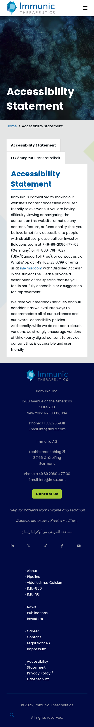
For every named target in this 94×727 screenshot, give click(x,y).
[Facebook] (63, 546)
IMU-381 (33, 594)
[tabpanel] (47, 260)
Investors (35, 618)
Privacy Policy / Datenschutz (40, 676)
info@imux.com (52, 429)
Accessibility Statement (37, 664)
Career (33, 631)
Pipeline (33, 576)
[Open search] (12, 715)
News (31, 607)
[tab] (34, 145)
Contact (34, 637)
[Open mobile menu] (85, 8)
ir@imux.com (31, 268)
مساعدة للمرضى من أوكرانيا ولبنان (47, 531)
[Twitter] (30, 546)
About (32, 570)
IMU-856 (34, 588)
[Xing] (47, 546)
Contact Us (47, 493)
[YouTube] (80, 546)
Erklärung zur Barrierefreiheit (36, 157)
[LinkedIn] (14, 546)
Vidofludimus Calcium (45, 582)
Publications (37, 612)
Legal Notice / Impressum (38, 646)
